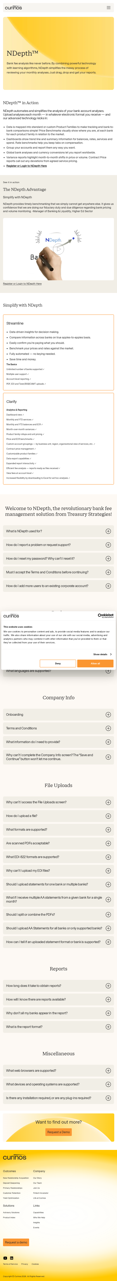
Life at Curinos (39, 1198)
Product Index (9, 1217)
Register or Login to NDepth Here (22, 283)
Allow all (95, 663)
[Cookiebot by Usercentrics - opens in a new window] (100, 616)
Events (36, 1227)
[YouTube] (5, 1258)
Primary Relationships (12, 1188)
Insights (36, 1222)
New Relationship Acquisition (16, 1178)
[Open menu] (108, 7)
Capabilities (38, 1212)
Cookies (35, 1264)
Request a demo (16, 1242)
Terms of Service (10, 1264)
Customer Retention (11, 1193)
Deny (58, 663)
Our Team (37, 1183)
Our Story (37, 1178)
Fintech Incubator (40, 1193)
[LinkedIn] (11, 1258)
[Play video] (58, 249)
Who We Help (39, 1217)
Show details (100, 654)
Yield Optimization (11, 1198)
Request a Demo (58, 1132)
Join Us (36, 1188)
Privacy (24, 1264)
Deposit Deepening (11, 1183)
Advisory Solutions (11, 1212)
